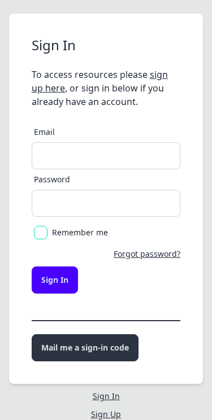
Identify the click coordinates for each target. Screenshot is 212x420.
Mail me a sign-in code (85, 347)
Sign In (54, 279)
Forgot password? (147, 253)
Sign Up (106, 414)
